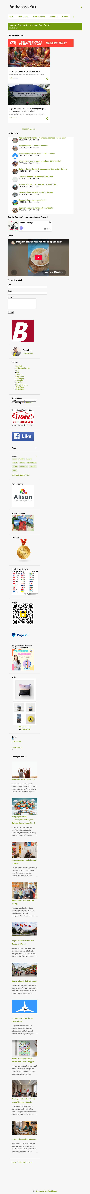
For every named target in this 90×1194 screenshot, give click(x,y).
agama (15, 466)
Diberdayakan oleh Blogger (46, 1191)
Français (19, 381)
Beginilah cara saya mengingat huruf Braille (36, 208)
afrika (22, 462)
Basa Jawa (20, 389)
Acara (29, 459)
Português (20, 379)
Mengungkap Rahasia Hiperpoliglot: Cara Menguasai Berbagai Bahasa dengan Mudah (23, 820)
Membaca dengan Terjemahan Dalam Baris (36, 177)
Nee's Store (26, 730)
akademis (33, 466)
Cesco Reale (16, 741)
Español (19, 375)
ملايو (17, 370)
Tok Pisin (20, 387)
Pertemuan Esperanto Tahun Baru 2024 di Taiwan (38, 185)
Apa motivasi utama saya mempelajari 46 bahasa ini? (40, 161)
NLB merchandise (25, 727)
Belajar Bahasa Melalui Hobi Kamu (24, 1139)
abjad (15, 459)
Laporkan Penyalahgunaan (22, 1163)
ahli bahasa (23, 466)
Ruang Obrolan (39, 16)
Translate (29, 403)
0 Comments (13, 78)
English (19, 366)
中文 (17, 372)
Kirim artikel (23, 16)
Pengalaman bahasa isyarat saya (23, 779)
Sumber (65, 16)
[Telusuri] (81, 7)
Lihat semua (13, 28)
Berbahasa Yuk (22, 6)
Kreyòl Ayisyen (22, 385)
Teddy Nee (27, 350)
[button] (47, 78)
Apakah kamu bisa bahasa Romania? (33, 146)
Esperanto (20, 377)
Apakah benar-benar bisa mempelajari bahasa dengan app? (42, 138)
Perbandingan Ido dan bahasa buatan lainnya (37, 153)
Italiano (19, 383)
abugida (21, 459)
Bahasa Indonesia (23, 368)
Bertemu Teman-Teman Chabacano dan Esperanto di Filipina (43, 169)
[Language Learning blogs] (24, 562)
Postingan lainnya (28, 129)
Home (11, 16)
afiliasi (15, 462)
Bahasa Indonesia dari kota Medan (33, 200)
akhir (14, 470)
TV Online (53, 16)
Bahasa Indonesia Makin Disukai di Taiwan (36, 192)
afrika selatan (31, 462)
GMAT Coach (17, 747)
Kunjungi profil (28, 353)
